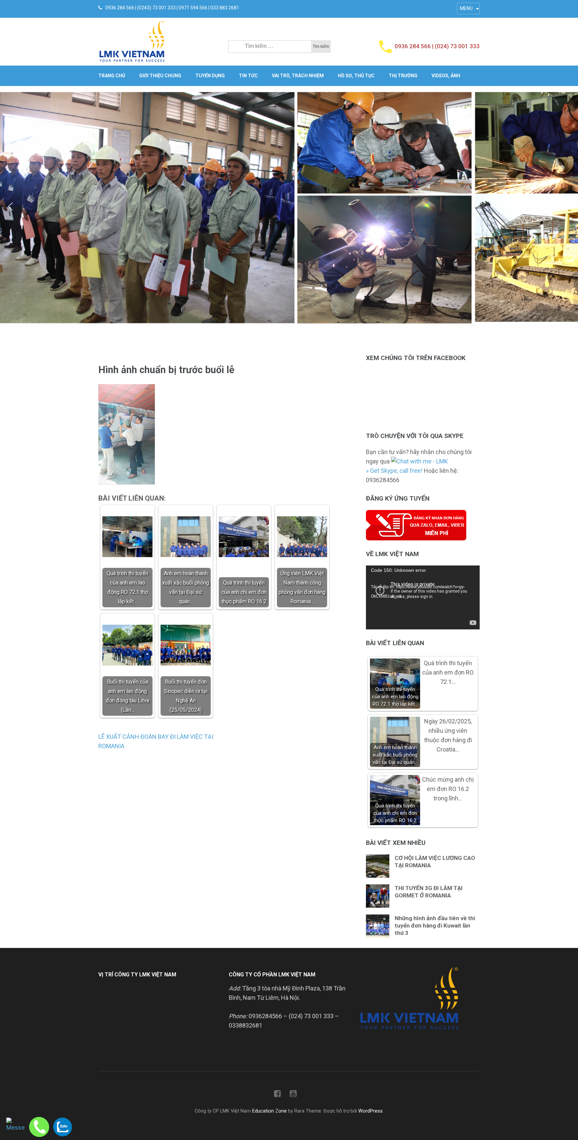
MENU (466, 8)
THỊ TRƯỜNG (403, 75)
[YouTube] (293, 1095)
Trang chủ (111, 75)
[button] (10, 206)
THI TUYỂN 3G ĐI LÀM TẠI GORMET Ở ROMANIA (429, 892)
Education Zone (270, 1111)
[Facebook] (277, 1095)
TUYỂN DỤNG (210, 75)
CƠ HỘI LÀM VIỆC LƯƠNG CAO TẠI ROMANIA (435, 862)
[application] (423, 597)
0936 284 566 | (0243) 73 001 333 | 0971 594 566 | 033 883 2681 (172, 7)
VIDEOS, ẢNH (445, 75)
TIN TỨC (248, 75)
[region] (289, 206)
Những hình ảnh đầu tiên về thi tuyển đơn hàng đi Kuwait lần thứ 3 (435, 925)
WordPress (370, 1111)
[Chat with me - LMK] (419, 461)
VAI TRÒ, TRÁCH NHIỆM (298, 75)
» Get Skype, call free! (394, 470)
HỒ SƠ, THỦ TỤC (356, 75)
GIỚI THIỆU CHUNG (160, 75)
